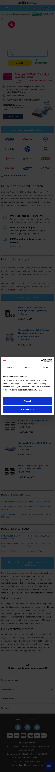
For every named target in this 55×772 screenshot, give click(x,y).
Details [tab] (27, 367)
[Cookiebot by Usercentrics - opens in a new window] (41, 360)
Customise (26, 409)
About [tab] (45, 367)
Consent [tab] (10, 367)
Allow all (27, 401)
